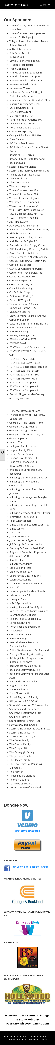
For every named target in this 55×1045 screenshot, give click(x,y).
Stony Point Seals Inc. (38, 1036)
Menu (46, 4)
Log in (43, 1039)
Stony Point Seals (16, 4)
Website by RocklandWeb (23, 1039)
